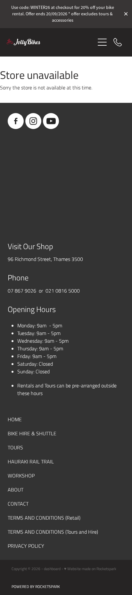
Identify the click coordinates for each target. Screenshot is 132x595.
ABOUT (15, 489)
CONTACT (18, 503)
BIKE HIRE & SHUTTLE (32, 433)
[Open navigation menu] (102, 42)
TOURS (15, 447)
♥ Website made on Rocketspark (90, 568)
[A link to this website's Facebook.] (16, 121)
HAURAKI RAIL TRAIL (31, 461)
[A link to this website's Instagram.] (33, 121)
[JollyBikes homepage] (51, 42)
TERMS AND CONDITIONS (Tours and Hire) (53, 531)
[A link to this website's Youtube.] (51, 121)
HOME (15, 419)
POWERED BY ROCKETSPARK (36, 586)
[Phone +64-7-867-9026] (117, 42)
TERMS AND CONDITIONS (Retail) (44, 517)
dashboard (52, 568)
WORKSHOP (21, 475)
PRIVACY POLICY (26, 545)
